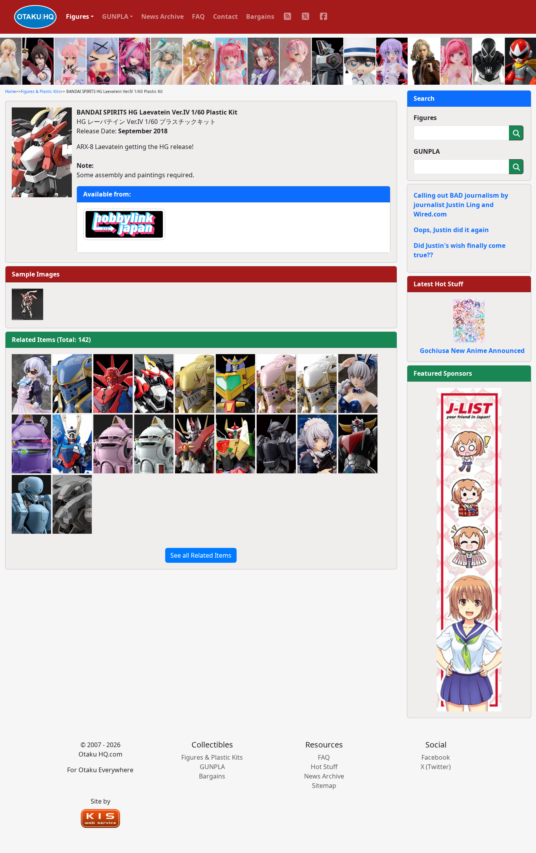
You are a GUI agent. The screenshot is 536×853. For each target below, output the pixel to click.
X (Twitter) (436, 766)
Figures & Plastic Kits (40, 91)
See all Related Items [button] (201, 555)
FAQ (198, 16)
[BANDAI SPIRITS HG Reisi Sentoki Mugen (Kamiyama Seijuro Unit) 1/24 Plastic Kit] (317, 383)
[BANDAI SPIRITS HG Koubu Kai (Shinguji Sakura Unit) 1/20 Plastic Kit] (113, 444)
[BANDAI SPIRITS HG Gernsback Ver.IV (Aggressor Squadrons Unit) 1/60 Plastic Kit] (31, 504)
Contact (225, 16)
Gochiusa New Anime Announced (472, 350)
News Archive (162, 16)
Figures (425, 117)
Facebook (435, 757)
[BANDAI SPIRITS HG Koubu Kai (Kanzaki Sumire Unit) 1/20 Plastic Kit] (31, 444)
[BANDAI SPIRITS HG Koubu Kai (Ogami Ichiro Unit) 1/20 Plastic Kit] (153, 444)
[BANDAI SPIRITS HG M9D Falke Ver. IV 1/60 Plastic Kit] (276, 444)
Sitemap (324, 785)
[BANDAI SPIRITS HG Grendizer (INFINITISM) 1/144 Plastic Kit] (357, 444)
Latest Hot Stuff (438, 284)
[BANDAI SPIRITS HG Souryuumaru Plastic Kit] (72, 444)
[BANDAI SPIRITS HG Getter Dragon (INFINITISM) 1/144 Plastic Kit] (113, 383)
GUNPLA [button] (115, 16)
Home (10, 91)
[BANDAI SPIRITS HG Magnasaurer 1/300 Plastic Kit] (235, 444)
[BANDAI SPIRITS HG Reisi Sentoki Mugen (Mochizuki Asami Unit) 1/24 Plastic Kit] (194, 383)
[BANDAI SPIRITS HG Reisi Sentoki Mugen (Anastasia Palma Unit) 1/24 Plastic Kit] (72, 383)
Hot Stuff (324, 766)
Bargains (260, 16)
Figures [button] (77, 16)
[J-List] (469, 549)
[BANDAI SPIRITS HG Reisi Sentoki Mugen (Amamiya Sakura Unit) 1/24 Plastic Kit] (276, 383)
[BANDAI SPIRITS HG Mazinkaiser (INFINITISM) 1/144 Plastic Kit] (194, 444)
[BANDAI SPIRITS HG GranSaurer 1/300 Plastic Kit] (235, 383)
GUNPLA (427, 151)
